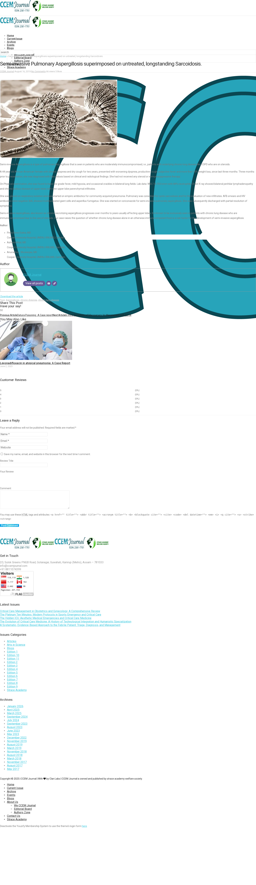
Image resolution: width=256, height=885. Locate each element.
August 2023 (14, 727)
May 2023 (13, 734)
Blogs (10, 48)
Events (10, 45)
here (84, 826)
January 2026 (15, 706)
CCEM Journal (7, 71)
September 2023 (17, 723)
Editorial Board (23, 57)
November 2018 (17, 751)
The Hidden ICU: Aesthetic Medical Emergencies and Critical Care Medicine (45, 618)
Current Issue (14, 38)
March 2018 (14, 758)
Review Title (6, 460)
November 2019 (17, 741)
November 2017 (17, 762)
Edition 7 (12, 679)
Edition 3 (12, 665)
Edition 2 (12, 662)
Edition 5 (12, 672)
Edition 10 (13, 655)
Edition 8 (12, 683)
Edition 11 (13, 658)
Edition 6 (12, 676)
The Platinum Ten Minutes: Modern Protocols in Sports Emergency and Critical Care (50, 614)
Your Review (7, 471)
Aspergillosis (12, 300)
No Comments (38, 71)
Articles (11, 641)
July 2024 (13, 720)
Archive (11, 41)
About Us (12, 802)
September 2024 (17, 716)
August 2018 (14, 755)
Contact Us (13, 816)
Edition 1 (12, 651)
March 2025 (14, 713)
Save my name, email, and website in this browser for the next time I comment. (47, 454)
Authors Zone (22, 812)
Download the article (11, 296)
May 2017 (13, 769)
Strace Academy (16, 67)
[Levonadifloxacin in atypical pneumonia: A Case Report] (36, 359)
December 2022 (17, 737)
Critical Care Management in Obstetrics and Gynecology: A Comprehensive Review (50, 611)
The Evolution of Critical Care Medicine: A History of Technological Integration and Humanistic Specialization (65, 621)
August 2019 (14, 744)
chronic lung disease (48, 300)
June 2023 (13, 730)
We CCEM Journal (25, 805)
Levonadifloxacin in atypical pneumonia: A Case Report (35, 363)
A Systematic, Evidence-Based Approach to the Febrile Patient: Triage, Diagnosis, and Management (60, 625)
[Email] (48, 283)
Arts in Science (16, 644)
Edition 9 (12, 686)
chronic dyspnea (28, 300)
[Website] (54, 283)
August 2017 (14, 765)
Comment (5, 488)
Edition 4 (12, 669)
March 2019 (14, 748)
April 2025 (13, 709)
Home (10, 35)
